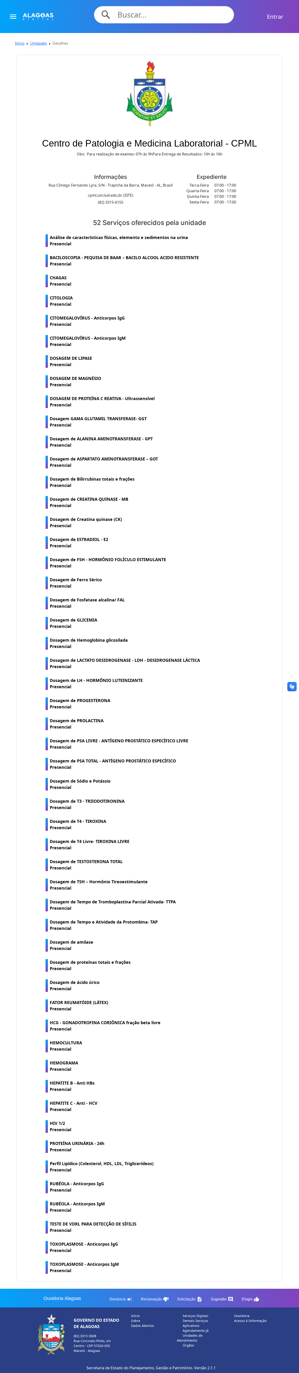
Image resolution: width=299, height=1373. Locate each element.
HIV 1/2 (60, 1126)
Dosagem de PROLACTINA (76, 724)
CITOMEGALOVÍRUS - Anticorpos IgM (88, 341)
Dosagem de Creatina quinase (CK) (86, 522)
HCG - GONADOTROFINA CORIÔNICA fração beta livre (105, 1026)
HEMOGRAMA (64, 1066)
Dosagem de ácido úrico (75, 985)
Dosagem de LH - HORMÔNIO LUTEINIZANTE (96, 683)
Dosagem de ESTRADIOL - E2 (79, 542)
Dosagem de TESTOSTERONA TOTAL (86, 865)
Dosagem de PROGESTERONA (80, 704)
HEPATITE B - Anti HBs (72, 1086)
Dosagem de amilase (71, 945)
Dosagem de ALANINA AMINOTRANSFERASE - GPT (101, 442)
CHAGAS (60, 281)
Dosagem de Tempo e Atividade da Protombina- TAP (104, 925)
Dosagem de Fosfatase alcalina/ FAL (87, 603)
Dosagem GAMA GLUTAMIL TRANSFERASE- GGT (98, 422)
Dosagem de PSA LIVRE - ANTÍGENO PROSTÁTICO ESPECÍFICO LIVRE (119, 744)
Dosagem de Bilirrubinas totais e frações (92, 482)
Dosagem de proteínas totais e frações (90, 965)
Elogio (250, 1299)
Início (20, 43)
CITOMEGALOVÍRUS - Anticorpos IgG (87, 321)
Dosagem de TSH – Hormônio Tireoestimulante (99, 885)
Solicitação (189, 1299)
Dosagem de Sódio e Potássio (80, 784)
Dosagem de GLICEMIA (73, 623)
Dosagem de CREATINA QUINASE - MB (89, 502)
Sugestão (222, 1299)
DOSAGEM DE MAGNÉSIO (75, 381)
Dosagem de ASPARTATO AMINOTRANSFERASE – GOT (104, 462)
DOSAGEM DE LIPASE (71, 361)
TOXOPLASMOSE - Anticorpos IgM (84, 1267)
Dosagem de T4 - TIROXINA (78, 824)
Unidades (38, 43)
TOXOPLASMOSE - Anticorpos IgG (84, 1247)
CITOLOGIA (61, 301)
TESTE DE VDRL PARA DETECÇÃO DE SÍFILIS (93, 1227)
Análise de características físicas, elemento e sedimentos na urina (119, 241)
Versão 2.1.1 (205, 1367)
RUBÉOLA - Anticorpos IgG (77, 1187)
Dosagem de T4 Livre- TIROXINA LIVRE (89, 844)
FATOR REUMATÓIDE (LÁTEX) (79, 1006)
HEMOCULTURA (66, 1046)
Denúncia (121, 1299)
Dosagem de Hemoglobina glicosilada (89, 643)
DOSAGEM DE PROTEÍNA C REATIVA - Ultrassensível (102, 402)
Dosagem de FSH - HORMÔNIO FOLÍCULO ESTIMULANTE (108, 563)
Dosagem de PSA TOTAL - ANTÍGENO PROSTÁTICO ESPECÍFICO (113, 764)
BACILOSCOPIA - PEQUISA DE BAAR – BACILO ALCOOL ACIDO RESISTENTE (124, 261)
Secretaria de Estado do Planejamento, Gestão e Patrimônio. (139, 1367)
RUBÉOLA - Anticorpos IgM (77, 1207)
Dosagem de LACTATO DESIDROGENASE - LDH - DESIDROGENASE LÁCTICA (125, 663)
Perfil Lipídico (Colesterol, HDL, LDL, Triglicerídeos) (101, 1167)
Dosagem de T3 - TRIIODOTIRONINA (87, 804)
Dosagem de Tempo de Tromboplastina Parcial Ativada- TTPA (113, 905)
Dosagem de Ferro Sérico (76, 583)
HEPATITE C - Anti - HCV (73, 1106)
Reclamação (155, 1299)
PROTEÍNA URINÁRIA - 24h (77, 1146)
